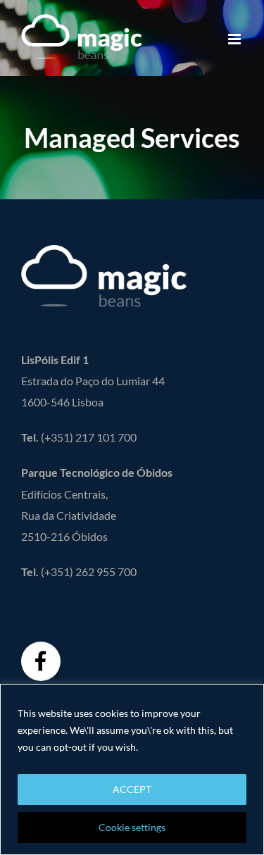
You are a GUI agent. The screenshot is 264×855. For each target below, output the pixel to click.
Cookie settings (132, 827)
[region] (132, 769)
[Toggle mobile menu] (235, 39)
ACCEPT (132, 789)
